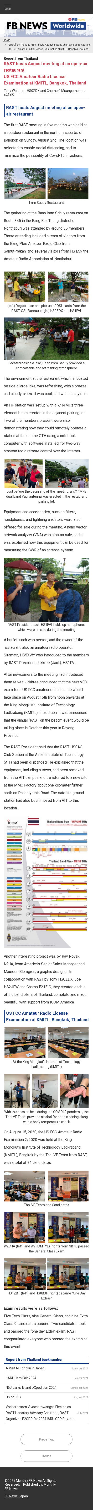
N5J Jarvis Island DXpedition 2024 (31, 1387)
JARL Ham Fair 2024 (21, 1378)
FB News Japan (16, 1496)
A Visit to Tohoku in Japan (25, 1368)
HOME (6, 40)
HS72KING (13, 1397)
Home (46, 1456)
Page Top (46, 1439)
